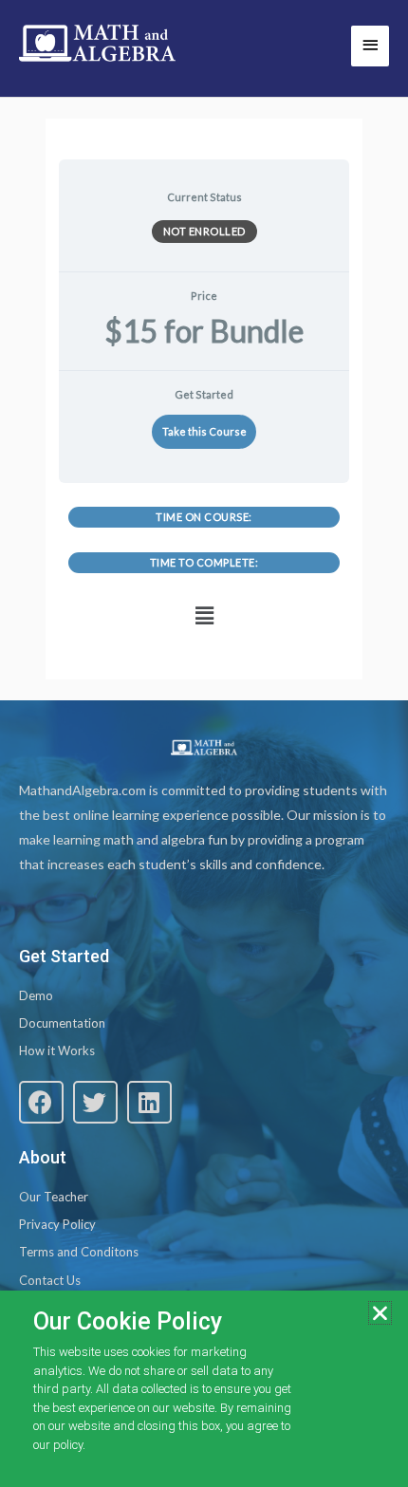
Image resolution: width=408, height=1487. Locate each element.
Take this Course (204, 431)
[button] (204, 616)
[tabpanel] (203, 571)
